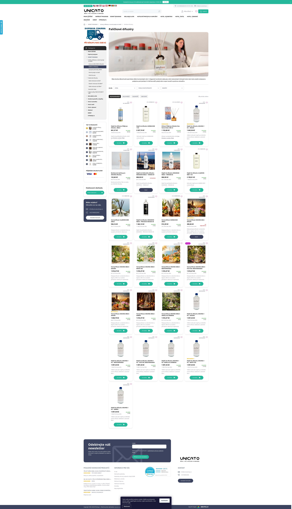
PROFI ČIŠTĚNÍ (92, 51)
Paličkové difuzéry (93, 67)
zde (129, 503)
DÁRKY (89, 113)
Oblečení (90, 110)
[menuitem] (89, 16)
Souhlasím (164, 500)
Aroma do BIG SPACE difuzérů (96, 64)
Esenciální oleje (92, 89)
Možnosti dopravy (118, 481)
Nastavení (127, 506)
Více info (165, 2)
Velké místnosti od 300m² (95, 86)
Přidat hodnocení (92, 192)
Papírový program (92, 54)
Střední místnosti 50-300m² (96, 83)
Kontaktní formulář (95, 217)
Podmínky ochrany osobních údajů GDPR (124, 476)
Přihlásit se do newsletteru (140, 457)
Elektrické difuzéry (93, 78)
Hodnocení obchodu (119, 483)
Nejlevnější (126, 96)
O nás (115, 471)
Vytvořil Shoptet (192, 507)
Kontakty (116, 486)
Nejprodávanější (115, 96)
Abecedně (144, 96)
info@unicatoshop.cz (96, 209)
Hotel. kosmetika (92, 101)
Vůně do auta (92, 75)
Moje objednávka (118, 488)
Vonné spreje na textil (94, 72)
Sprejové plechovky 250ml (95, 69)
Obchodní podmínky (119, 474)
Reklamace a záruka (119, 479)
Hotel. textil (91, 104)
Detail (145, 190)
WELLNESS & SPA (92, 96)
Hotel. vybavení (92, 107)
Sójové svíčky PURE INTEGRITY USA (96, 92)
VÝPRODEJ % (91, 115)
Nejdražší (135, 96)
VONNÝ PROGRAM (92, 57)
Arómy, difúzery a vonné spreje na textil (96, 60)
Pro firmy (88, 5)
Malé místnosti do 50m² (95, 81)
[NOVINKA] (196, 253)
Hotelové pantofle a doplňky (95, 99)
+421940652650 (94, 212)
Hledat (159, 11)
